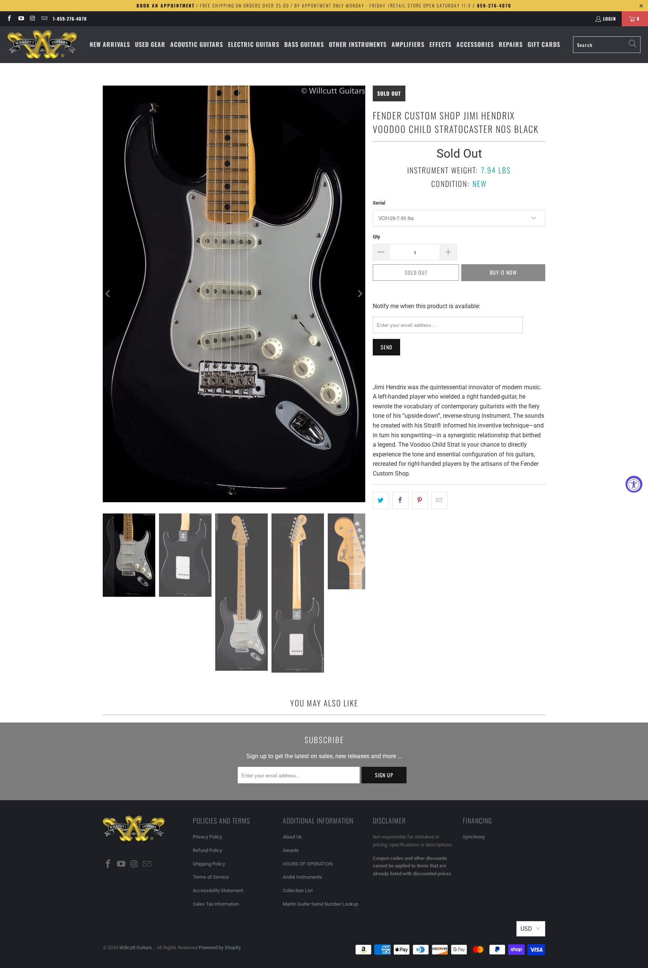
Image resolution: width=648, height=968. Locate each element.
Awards (291, 850)
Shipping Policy (209, 864)
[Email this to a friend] (439, 500)
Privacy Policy (207, 837)
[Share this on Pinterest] (420, 500)
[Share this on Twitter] (381, 500)
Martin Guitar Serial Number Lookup (320, 904)
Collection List (298, 890)
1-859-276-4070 (70, 18)
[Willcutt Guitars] (42, 44)
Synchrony (474, 837)
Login (609, 18)
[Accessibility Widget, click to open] (634, 484)
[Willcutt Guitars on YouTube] (20, 18)
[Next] (360, 294)
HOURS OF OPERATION (308, 864)
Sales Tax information (216, 904)
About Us (292, 837)
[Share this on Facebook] (400, 500)
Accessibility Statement (218, 890)
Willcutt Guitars (135, 947)
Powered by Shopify (220, 947)
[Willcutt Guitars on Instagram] (32, 18)
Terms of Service (211, 877)
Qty (376, 236)
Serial (379, 203)
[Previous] (108, 294)
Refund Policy (207, 850)
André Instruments (302, 877)
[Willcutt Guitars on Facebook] (9, 18)
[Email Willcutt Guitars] (44, 18)
